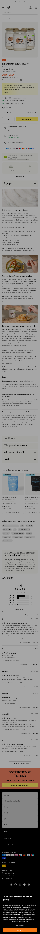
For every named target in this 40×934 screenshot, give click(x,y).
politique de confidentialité (21, 914)
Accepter (20, 930)
